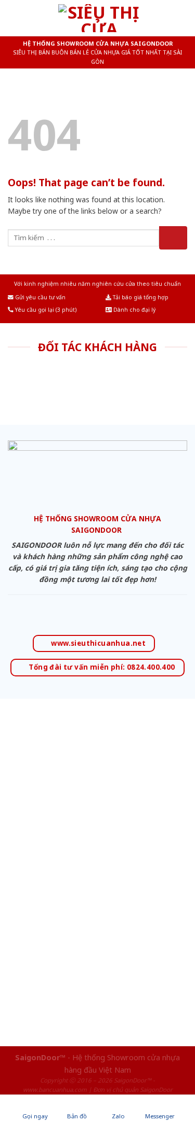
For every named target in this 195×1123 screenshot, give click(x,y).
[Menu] (14, 18)
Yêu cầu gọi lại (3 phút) (45, 309)
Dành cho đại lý (133, 309)
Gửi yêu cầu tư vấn (40, 297)
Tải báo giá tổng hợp (139, 297)
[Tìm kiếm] (183, 18)
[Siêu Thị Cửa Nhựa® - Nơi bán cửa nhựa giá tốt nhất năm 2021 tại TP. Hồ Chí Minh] (99, 18)
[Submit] (173, 237)
